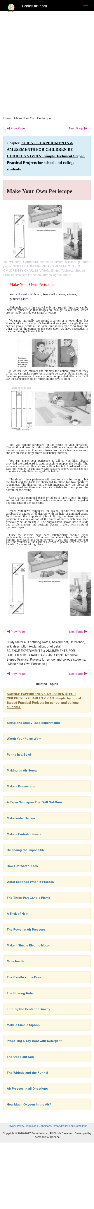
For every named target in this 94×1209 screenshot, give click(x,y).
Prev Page (17, 128)
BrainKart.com (34, 6)
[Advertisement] (47, 62)
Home (7, 118)
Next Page (76, 128)
